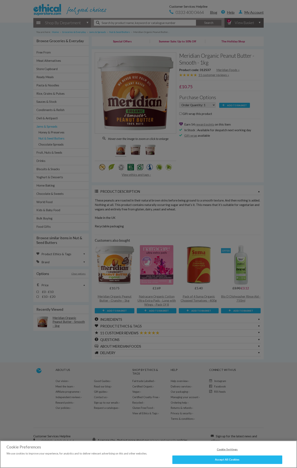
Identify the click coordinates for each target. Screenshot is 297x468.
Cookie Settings (227, 449)
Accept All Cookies (227, 459)
